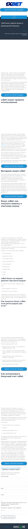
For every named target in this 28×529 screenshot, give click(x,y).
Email (3, 494)
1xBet (23, 31)
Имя (2, 488)
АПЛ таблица (6, 526)
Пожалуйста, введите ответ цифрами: (11, 507)
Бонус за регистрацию (14, 10)
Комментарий (4, 476)
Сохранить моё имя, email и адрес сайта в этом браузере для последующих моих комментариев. (13, 504)
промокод (3, 144)
